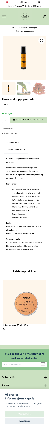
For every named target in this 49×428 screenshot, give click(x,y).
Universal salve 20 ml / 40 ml (16, 325)
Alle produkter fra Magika (27, 28)
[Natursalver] (25, 16)
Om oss (5, 385)
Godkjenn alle (24, 414)
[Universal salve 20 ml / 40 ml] (24, 302)
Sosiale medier (9, 377)
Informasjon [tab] (13, 142)
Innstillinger (24, 421)
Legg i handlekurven (30, 120)
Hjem (12, 28)
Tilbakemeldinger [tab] (16, 150)
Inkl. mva (23, 2)
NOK (39, 2)
